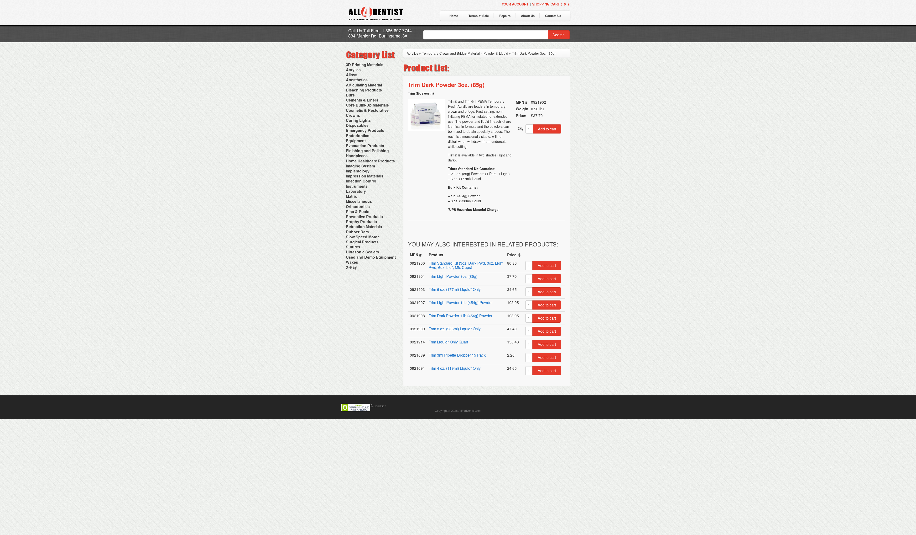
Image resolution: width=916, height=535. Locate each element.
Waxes (352, 262)
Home (453, 15)
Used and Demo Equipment (371, 257)
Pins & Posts (357, 211)
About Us (528, 15)
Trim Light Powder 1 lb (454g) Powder (461, 302)
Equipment (356, 140)
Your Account (515, 4)
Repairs (504, 15)
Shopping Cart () (550, 4)
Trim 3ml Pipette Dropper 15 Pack (457, 355)
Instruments (357, 186)
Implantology (358, 171)
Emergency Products (365, 130)
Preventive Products (364, 216)
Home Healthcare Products (370, 161)
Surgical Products (362, 242)
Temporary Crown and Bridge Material (451, 53)
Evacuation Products (365, 145)
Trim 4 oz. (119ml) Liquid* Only (455, 368)
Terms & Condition (374, 406)
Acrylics (353, 69)
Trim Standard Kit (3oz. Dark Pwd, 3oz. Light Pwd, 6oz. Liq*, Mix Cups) (466, 265)
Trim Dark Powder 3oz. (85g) (534, 53)
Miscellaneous (359, 201)
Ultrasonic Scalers (362, 252)
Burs (350, 95)
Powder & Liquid (496, 53)
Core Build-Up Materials (367, 105)
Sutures (353, 247)
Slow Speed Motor (362, 237)
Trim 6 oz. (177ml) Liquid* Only (455, 289)
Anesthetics (357, 79)
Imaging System (360, 166)
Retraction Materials (364, 226)
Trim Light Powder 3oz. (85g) (453, 276)
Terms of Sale (478, 15)
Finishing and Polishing (367, 150)
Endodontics (357, 135)
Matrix (351, 196)
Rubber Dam (357, 232)
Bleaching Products (364, 90)
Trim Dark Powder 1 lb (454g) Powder (460, 315)
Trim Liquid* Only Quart (448, 342)
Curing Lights (358, 120)
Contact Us (553, 15)
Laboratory (356, 191)
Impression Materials (364, 176)
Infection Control (361, 181)
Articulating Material (364, 85)
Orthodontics (358, 206)
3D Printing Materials (364, 64)
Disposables (357, 125)
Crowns (353, 115)
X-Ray (351, 267)
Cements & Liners (362, 100)
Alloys (351, 74)
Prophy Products (361, 221)
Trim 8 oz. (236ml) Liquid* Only (455, 329)
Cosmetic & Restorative (367, 110)
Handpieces (357, 155)
